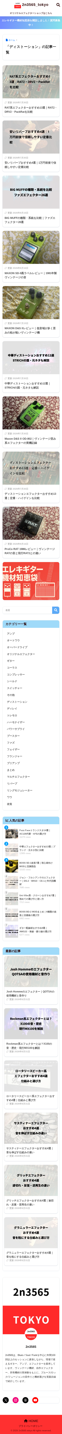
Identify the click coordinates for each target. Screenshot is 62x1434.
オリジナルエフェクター (21, 654)
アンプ (11, 633)
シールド (12, 681)
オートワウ (13, 640)
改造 (9, 804)
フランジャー (14, 756)
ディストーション (17, 701)
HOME (33, 1421)
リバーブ (12, 783)
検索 (55, 610)
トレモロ (12, 715)
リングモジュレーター (19, 790)
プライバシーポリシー (30, 1426)
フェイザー (13, 749)
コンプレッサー (16, 674)
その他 (11, 695)
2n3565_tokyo (34, 5)
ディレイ (12, 708)
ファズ (11, 742)
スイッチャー (14, 688)
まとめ (11, 770)
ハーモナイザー (16, 722)
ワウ (9, 797)
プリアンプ (13, 763)
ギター (11, 660)
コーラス (12, 667)
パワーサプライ (16, 729)
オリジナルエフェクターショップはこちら (31, 13)
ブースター (13, 735)
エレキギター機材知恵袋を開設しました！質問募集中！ (31, 22)
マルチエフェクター (18, 776)
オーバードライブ (17, 647)
